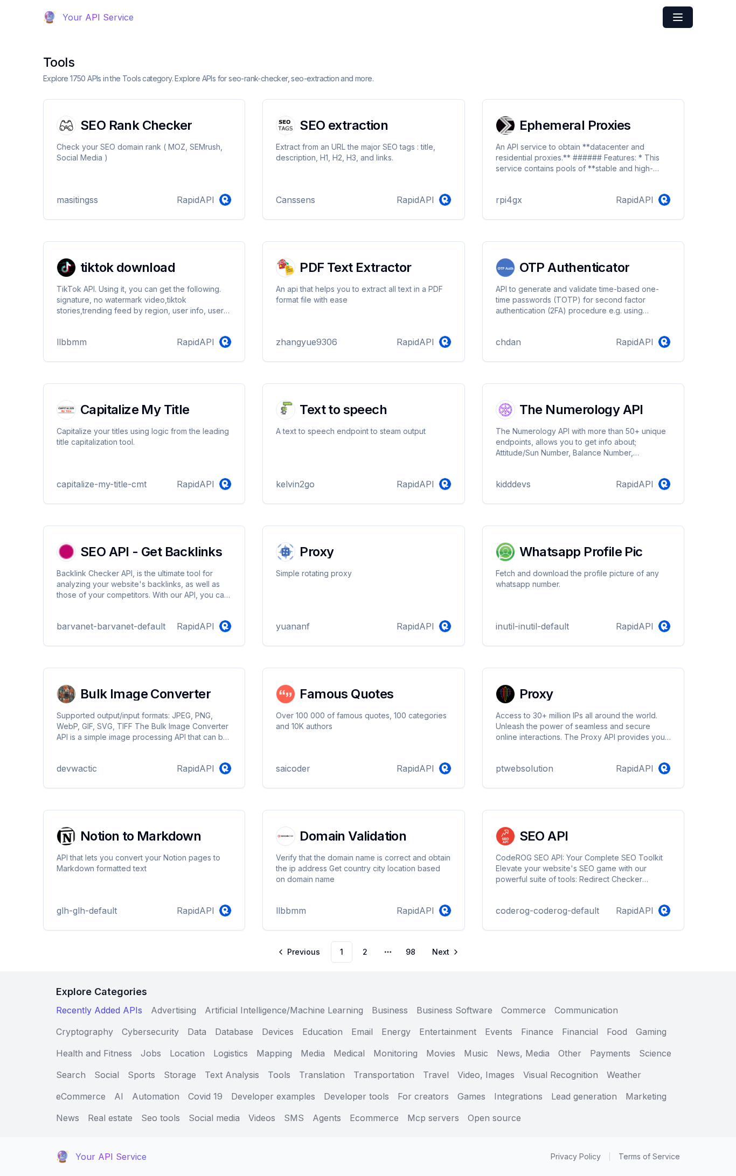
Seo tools (160, 1117)
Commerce (523, 1010)
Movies (440, 1053)
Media (313, 1053)
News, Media (523, 1053)
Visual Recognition (560, 1074)
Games (471, 1096)
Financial (580, 1031)
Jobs (151, 1053)
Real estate (110, 1117)
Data (197, 1031)
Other (569, 1053)
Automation (155, 1096)
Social (106, 1074)
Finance (537, 1031)
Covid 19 (205, 1096)
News (67, 1117)
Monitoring (395, 1053)
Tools (279, 1074)
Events (498, 1031)
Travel (436, 1074)
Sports (141, 1074)
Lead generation (584, 1096)
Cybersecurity (150, 1031)
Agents (327, 1117)
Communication (586, 1010)
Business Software (454, 1010)
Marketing (646, 1096)
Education (322, 1031)
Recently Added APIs (99, 1010)
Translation (322, 1074)
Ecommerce (374, 1117)
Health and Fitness (94, 1053)
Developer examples (273, 1096)
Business (390, 1010)
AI (118, 1096)
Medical (349, 1053)
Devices (278, 1031)
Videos (261, 1117)
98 (410, 951)
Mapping (274, 1053)
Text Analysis (232, 1074)
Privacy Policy (576, 1156)
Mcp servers (433, 1117)
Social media (214, 1117)
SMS (294, 1117)
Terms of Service (649, 1156)
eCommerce (81, 1096)
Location (187, 1053)
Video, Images (486, 1074)
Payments (610, 1053)
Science (655, 1053)
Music (476, 1053)
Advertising (173, 1010)
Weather (624, 1074)
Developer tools (356, 1096)
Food (617, 1031)
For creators (423, 1096)
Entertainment (447, 1031)
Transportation (383, 1074)
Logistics (230, 1053)
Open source (494, 1117)
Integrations (518, 1096)
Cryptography (84, 1031)
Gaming (651, 1031)
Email (362, 1031)
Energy (396, 1031)
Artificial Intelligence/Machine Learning (284, 1010)
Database (234, 1031)
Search (71, 1074)
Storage (180, 1074)
